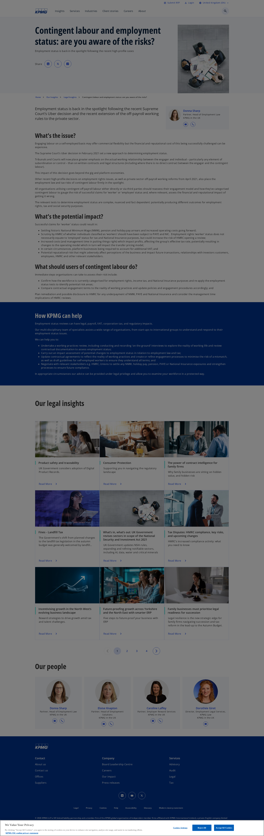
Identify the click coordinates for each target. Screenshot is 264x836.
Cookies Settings (180, 828)
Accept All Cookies (224, 828)
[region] (132, 828)
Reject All (202, 828)
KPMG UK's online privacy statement (22, 833)
